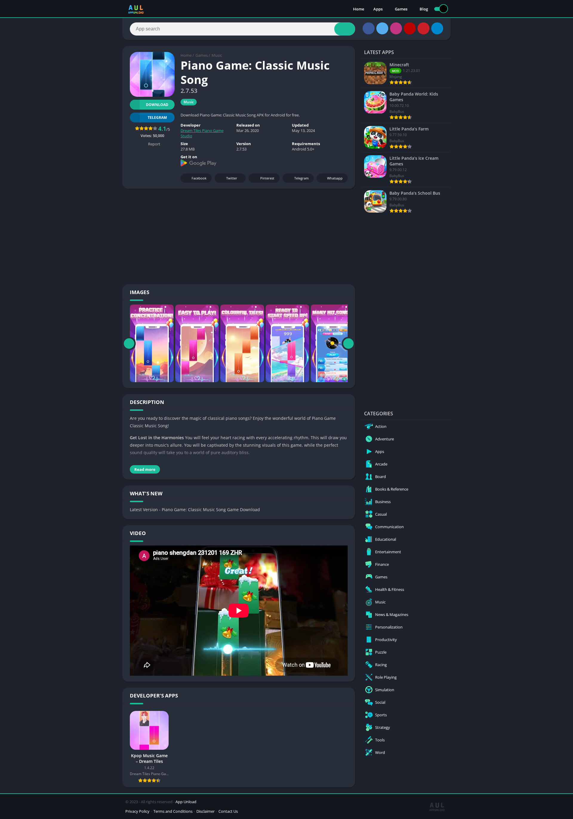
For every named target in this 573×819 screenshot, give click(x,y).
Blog (424, 9)
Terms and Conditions (172, 811)
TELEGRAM (157, 117)
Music (217, 55)
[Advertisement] (238, 236)
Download (157, 104)
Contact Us (228, 811)
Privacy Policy (137, 811)
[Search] (344, 29)
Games (401, 9)
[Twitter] (382, 28)
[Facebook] (369, 28)
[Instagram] (396, 28)
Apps (378, 9)
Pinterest (267, 178)
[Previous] (129, 343)
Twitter (231, 178)
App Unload (185, 801)
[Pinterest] (423, 28)
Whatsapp (335, 178)
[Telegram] (437, 28)
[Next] (348, 343)
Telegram (301, 178)
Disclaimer (205, 811)
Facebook (199, 178)
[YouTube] (410, 28)
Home (358, 9)
